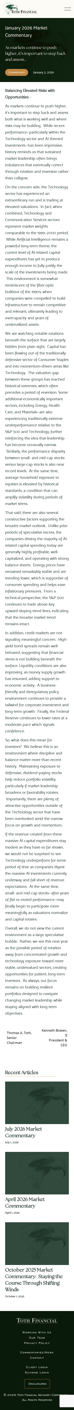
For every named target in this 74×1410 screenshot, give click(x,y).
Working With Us (37, 1332)
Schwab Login (37, 1372)
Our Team (37, 1337)
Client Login (37, 1367)
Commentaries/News (37, 1352)
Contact (37, 1357)
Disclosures (38, 1383)
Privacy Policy (37, 1343)
